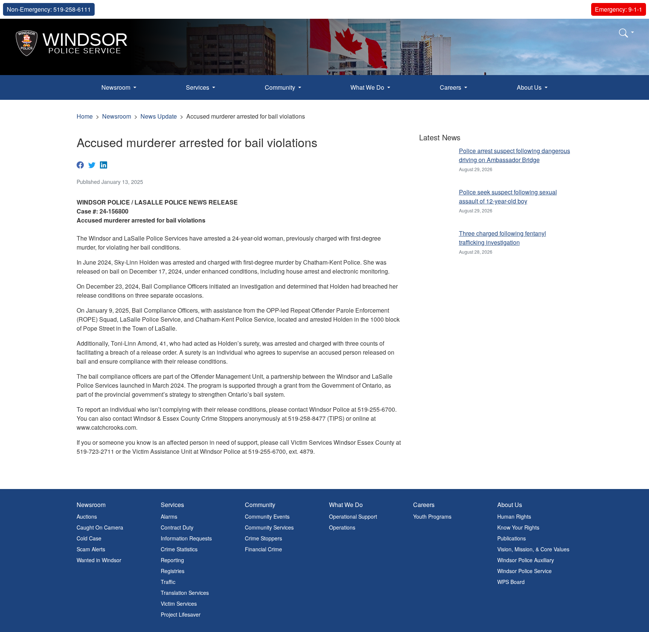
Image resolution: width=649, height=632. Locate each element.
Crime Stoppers (263, 538)
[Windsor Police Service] (72, 42)
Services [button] (198, 87)
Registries (172, 571)
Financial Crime (263, 549)
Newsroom (116, 116)
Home (85, 116)
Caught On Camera (100, 527)
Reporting (172, 560)
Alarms (169, 516)
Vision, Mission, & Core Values (533, 549)
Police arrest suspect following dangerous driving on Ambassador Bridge (514, 155)
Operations (342, 527)
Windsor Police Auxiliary (525, 560)
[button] (626, 33)
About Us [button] (530, 87)
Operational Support (353, 516)
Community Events (267, 516)
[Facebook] (80, 164)
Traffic (168, 581)
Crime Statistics (179, 549)
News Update (158, 116)
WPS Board (511, 581)
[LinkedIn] (103, 164)
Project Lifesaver (181, 614)
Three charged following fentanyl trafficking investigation (502, 238)
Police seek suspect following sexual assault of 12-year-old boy (508, 196)
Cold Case (89, 538)
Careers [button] (451, 87)
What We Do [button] (368, 87)
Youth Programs (432, 516)
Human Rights (514, 516)
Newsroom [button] (116, 87)
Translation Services (185, 592)
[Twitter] (91, 164)
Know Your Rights (518, 527)
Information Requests (186, 538)
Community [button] (281, 87)
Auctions (87, 516)
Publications (511, 538)
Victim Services (179, 603)
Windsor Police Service (524, 571)
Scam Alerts (91, 549)
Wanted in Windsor (99, 560)
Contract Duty (177, 527)
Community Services (269, 527)
